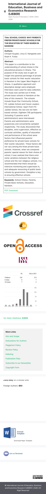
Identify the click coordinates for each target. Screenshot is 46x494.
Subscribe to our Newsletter (18, 363)
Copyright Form (12, 367)
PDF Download (11, 190)
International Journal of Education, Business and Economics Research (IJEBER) (25, 9)
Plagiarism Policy (13, 345)
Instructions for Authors (16, 341)
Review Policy (12, 350)
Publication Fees (13, 358)
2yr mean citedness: (15, 318)
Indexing (9, 354)
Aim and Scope (12, 336)
